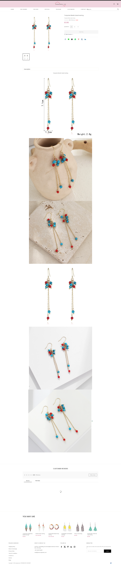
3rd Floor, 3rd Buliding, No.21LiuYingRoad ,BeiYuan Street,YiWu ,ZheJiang (47, 547)
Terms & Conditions (13, 553)
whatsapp (75, 39)
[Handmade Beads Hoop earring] (54, 527)
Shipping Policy (12, 546)
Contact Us (11, 555)
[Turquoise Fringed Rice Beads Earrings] (28, 527)
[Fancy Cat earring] (79, 527)
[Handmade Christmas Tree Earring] (92, 527)
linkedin (85, 39)
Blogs (10, 560)
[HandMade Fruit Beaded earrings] (66, 527)
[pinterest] (68, 547)
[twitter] (65, 547)
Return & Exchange (13, 549)
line (69, 39)
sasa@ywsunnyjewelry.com (41, 552)
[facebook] (61, 547)
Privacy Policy (11, 551)
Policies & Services (13, 543)
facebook (65, 39)
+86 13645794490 (38, 550)
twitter (72, 39)
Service (10, 558)
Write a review (92, 475)
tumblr (82, 39)
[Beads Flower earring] (41, 527)
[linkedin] (71, 547)
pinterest (79, 39)
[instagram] (74, 547)
